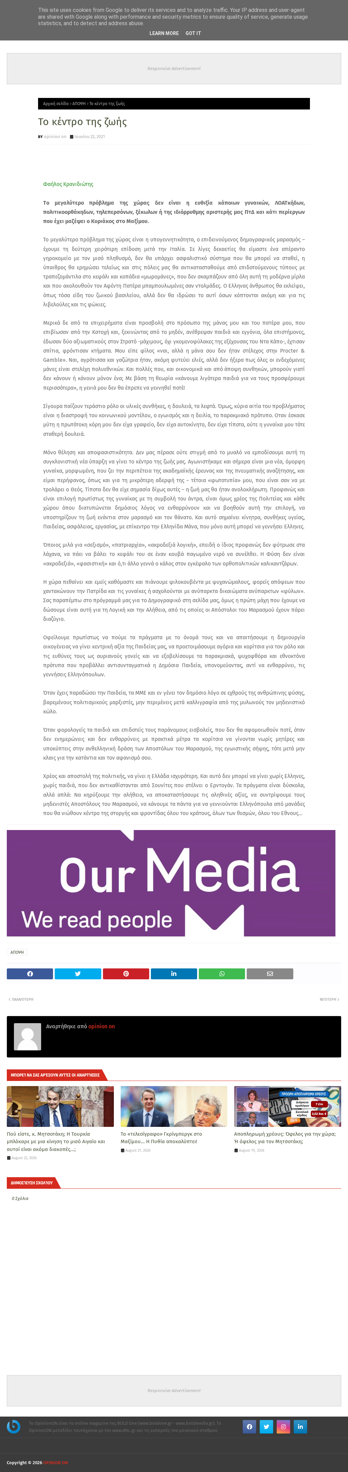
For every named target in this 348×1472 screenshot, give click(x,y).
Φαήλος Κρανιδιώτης (68, 184)
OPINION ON (55, 1462)
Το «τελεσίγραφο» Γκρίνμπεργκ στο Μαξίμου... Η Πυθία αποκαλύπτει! (161, 1138)
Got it (193, 33)
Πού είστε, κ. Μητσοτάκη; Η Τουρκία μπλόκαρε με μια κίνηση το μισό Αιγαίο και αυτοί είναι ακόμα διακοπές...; (56, 1141)
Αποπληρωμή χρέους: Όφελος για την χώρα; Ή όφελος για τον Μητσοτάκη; (285, 1138)
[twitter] (266, 1427)
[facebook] (249, 1427)
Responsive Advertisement (174, 68)
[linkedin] (300, 1427)
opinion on (55, 136)
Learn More (164, 33)
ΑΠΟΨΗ (79, 103)
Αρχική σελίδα (56, 103)
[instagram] (283, 1427)
